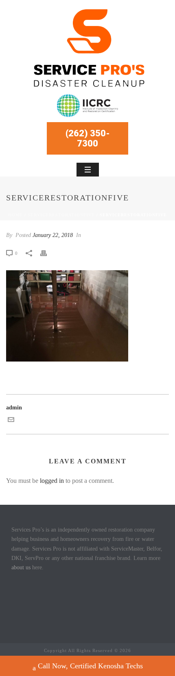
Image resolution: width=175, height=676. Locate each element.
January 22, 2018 (53, 235)
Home (15, 215)
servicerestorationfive (61, 215)
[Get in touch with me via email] (11, 421)
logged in (52, 480)
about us (21, 567)
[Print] (47, 253)
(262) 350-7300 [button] (88, 138)
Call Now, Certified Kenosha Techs (90, 666)
